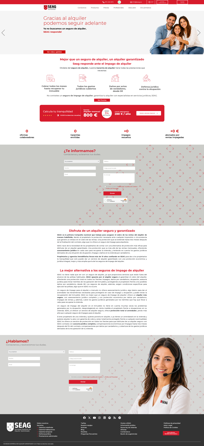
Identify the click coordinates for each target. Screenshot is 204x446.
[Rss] (115, 418)
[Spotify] (109, 418)
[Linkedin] (104, 418)
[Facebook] (84, 418)
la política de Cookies (131, 186)
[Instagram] (99, 418)
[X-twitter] (89, 418)
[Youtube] (94, 418)
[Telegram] (120, 418)
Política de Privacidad (112, 188)
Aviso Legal (121, 186)
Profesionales (119, 8)
